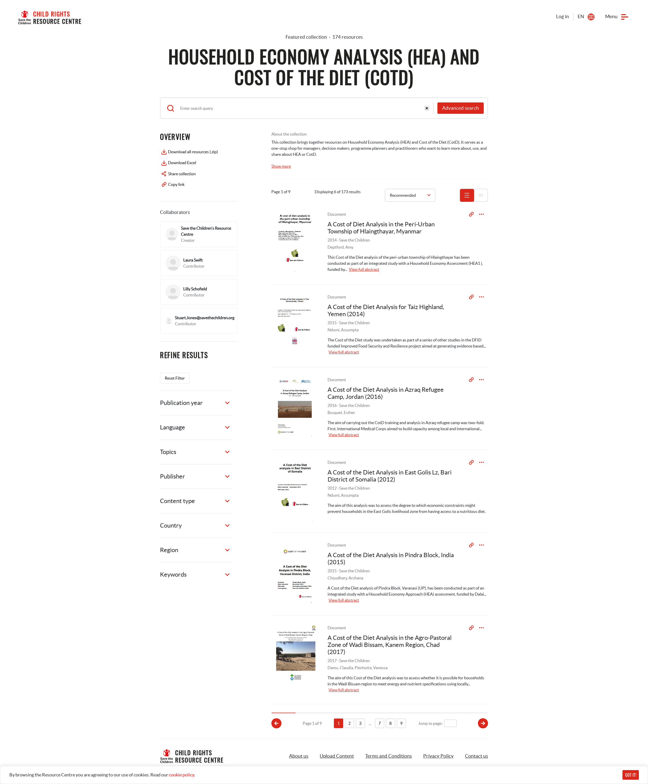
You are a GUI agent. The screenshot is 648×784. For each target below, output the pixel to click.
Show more (281, 166)
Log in (562, 16)
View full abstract (364, 269)
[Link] (471, 214)
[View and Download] (481, 214)
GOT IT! (630, 775)
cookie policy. (182, 774)
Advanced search (460, 108)
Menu (611, 16)
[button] (337, 756)
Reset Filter (175, 378)
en (581, 16)
